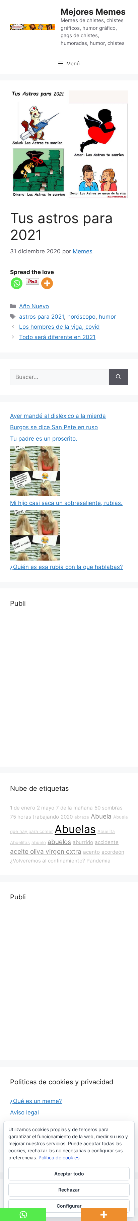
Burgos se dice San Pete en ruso (54, 427)
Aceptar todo (69, 1173)
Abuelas (75, 829)
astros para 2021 (41, 316)
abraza (81, 817)
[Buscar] (118, 377)
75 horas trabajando (34, 817)
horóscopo (81, 316)
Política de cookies (59, 1157)
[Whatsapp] (16, 283)
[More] (47, 283)
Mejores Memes (93, 12)
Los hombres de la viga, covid (59, 326)
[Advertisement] (69, 688)
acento (91, 852)
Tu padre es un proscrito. (43, 438)
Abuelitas (20, 842)
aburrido (83, 842)
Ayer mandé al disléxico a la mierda (58, 415)
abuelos (59, 842)
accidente (107, 842)
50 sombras (108, 808)
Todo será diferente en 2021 (57, 337)
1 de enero (22, 808)
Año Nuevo (34, 306)
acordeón (112, 852)
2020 (67, 817)
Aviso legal (24, 1112)
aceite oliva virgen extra (45, 851)
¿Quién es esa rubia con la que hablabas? (66, 567)
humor (107, 316)
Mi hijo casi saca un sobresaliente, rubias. (66, 503)
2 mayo (45, 808)
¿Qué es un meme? (36, 1101)
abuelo (38, 842)
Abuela (101, 816)
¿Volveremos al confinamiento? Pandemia (60, 860)
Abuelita (106, 831)
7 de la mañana (74, 808)
